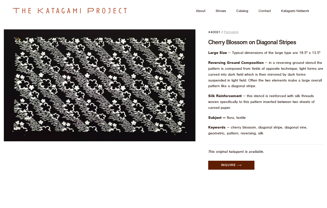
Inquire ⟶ (231, 165)
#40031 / (223, 32)
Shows (221, 11)
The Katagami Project (71, 10)
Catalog (242, 11)
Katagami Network (295, 11)
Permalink (231, 32)
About (200, 11)
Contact (265, 11)
